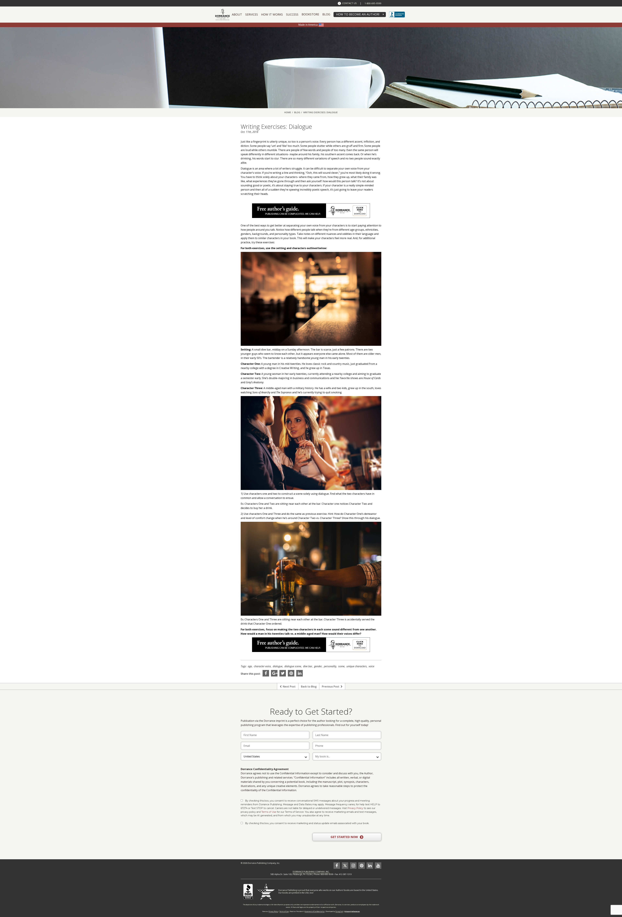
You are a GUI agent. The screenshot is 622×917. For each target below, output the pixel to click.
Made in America (308, 24)
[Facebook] (266, 673)
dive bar (307, 666)
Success (292, 14)
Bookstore (310, 14)
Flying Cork (339, 911)
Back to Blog (309, 686)
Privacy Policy (355, 808)
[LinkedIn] (299, 673)
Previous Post (331, 686)
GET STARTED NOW (344, 837)
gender (318, 666)
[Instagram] (353, 865)
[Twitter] (282, 673)
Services (251, 14)
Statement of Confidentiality (314, 911)
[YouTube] (378, 865)
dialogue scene (292, 666)
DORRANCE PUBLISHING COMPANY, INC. (311, 871)
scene (341, 666)
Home (287, 112)
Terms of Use (268, 811)
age (250, 666)
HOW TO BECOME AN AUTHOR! (357, 14)
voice (371, 666)
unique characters (356, 666)
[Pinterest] (291, 673)
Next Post (289, 686)
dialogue (277, 666)
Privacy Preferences (352, 911)
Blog (326, 14)
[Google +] (274, 673)
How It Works (272, 14)
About (237, 14)
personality (330, 666)
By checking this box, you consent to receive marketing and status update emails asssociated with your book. (307, 823)
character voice (262, 666)
